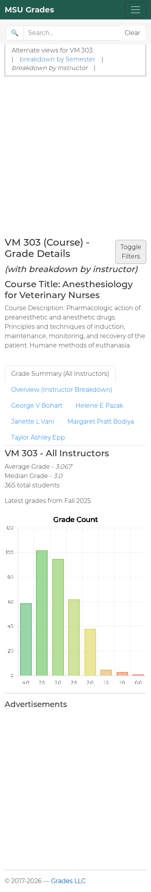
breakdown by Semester (57, 59)
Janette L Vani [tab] (32, 421)
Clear (132, 33)
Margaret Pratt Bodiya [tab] (100, 421)
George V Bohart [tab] (36, 405)
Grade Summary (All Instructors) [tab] (60, 373)
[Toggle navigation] (135, 9)
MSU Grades (29, 9)
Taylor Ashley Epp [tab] (38, 437)
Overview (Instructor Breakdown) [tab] (61, 389)
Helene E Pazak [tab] (99, 405)
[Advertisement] (75, 156)
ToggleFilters (130, 251)
